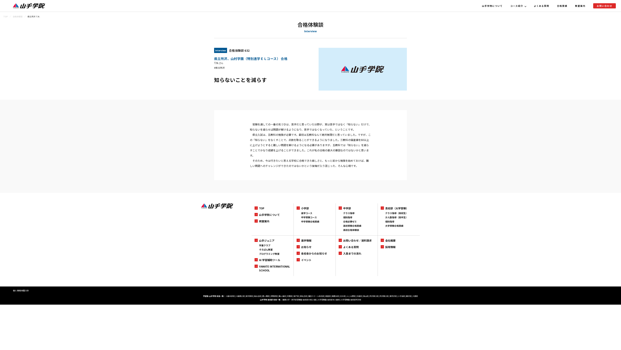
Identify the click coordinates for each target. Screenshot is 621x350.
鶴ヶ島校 (282, 296)
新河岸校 (249, 296)
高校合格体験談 (351, 230)
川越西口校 (240, 296)
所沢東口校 (374, 296)
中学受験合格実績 (310, 221)
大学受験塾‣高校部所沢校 (351, 299)
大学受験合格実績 (394, 225)
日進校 (359, 296)
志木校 (342, 296)
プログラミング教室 (269, 253)
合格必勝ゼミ (350, 221)
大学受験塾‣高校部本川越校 (329, 299)
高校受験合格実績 (352, 225)
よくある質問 (541, 5)
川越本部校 (230, 296)
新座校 (328, 296)
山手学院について (492, 5)
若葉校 (289, 296)
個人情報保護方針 (21, 290)
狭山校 (365, 296)
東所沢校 (393, 296)
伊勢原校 (274, 296)
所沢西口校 (384, 296)
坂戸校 (296, 296)
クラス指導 (348, 213)
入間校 (415, 296)
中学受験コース (309, 217)
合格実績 (562, 5)
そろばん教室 (266, 249)
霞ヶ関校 (265, 296)
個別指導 (347, 217)
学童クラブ (264, 245)
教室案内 (580, 5)
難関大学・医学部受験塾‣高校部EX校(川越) (300, 299)
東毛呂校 (303, 296)
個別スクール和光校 (316, 296)
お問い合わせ (604, 5)
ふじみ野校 (351, 296)
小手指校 (401, 296)
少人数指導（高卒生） (396, 217)
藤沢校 (408, 296)
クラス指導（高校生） (396, 213)
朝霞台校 (335, 296)
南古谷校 (257, 296)
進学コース (306, 213)
